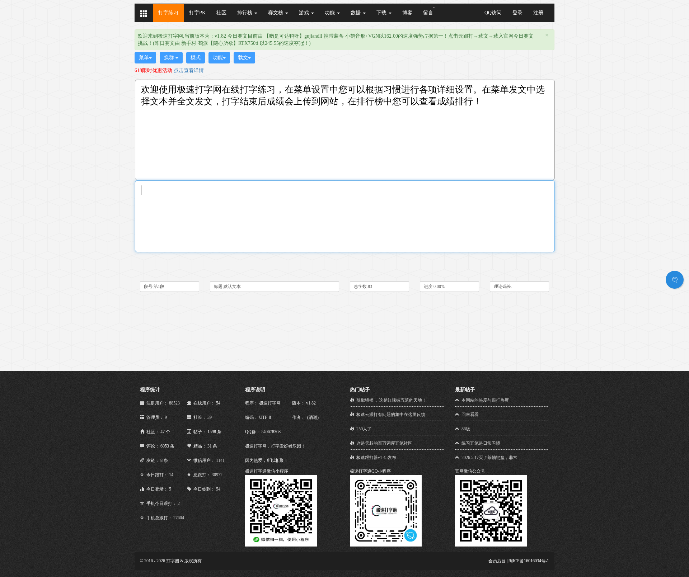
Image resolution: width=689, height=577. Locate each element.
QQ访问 (493, 12)
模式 (196, 57)
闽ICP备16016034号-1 (528, 560)
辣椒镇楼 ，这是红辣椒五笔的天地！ (391, 400)
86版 (465, 428)
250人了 (363, 428)
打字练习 (168, 12)
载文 (243, 57)
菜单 (144, 57)
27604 (178, 517)
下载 (382, 12)
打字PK (197, 12)
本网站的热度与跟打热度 (485, 400)
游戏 (304, 12)
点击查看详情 (189, 70)
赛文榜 (276, 12)
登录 (517, 12)
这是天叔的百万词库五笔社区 (384, 443)
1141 (220, 460)
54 (218, 489)
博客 (407, 12)
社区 (221, 12)
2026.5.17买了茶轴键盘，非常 (489, 457)
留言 (428, 12)
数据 (356, 12)
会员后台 (497, 560)
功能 (330, 12)
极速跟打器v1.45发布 (376, 457)
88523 (174, 403)
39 (209, 417)
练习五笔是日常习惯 (480, 443)
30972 (217, 474)
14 (171, 474)
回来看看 (470, 414)
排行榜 (245, 12)
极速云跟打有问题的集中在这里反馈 (390, 414)
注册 (538, 12)
